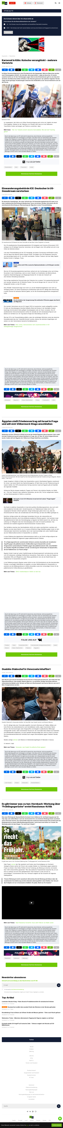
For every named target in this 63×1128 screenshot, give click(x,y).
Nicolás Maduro (35, 782)
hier (27, 1125)
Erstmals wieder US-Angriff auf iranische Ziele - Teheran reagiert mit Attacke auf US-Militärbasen (28, 1024)
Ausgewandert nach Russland (31, 1072)
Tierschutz (23, 167)
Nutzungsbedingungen (31, 1089)
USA (54, 400)
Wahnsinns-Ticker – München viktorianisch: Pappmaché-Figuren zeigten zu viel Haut (28, 1018)
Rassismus (7, 958)
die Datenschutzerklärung (17, 989)
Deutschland (8, 167)
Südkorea (16, 958)
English (14, 1120)
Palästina (28, 648)
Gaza (14, 645)
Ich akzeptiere (14, 989)
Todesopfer (46, 400)
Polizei (17, 782)
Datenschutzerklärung (31, 1087)
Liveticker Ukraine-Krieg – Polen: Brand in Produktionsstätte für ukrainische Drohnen (28, 1001)
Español (32, 1120)
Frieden (7, 645)
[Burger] (59, 3)
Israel (55, 645)
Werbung (25, 958)
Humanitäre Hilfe (23, 645)
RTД (31, 1058)
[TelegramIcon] (27, 1111)
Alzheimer (7, 400)
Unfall (31, 167)
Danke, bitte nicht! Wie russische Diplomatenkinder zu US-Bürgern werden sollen (36, 265)
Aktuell (31, 1046)
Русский (20, 1120)
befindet (15, 740)
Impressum (31, 1085)
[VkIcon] (30, 1111)
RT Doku (31, 1077)
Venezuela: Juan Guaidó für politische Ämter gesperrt (31, 747)
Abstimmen (8, 32)
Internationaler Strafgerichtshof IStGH (40, 645)
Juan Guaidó (8, 782)
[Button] (59, 985)
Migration (16, 400)
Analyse (31, 1049)
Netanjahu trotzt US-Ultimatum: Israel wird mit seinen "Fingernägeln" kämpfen (34, 499)
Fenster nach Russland (31, 1063)
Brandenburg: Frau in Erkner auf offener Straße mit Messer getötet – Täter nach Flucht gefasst (31, 1012)
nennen (13, 864)
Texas (37, 400)
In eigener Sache (31, 1096)
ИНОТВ (31, 1055)
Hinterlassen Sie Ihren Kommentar (31, 174)
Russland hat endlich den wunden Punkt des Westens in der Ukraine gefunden (31, 1007)
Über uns (31, 1092)
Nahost (7, 648)
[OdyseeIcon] (35, 1111)
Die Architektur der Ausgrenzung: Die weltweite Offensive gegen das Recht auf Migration (37, 300)
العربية (26, 1120)
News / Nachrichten (27, 400)
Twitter (31, 1039)
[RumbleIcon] (33, 1111)
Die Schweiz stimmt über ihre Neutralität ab (18, 19)
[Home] (4, 3)
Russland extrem (31, 1075)
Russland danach (31, 1070)
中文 (50, 1120)
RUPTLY (31, 1060)
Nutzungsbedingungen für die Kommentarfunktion (31, 1094)
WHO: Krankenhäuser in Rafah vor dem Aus (28, 571)
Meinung (31, 1051)
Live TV (12, 3)
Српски (44, 1120)
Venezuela (25, 782)
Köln (16, 167)
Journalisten (31, 1099)
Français (38, 1120)
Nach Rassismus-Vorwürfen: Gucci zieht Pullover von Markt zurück (34, 922)
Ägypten (36, 648)
